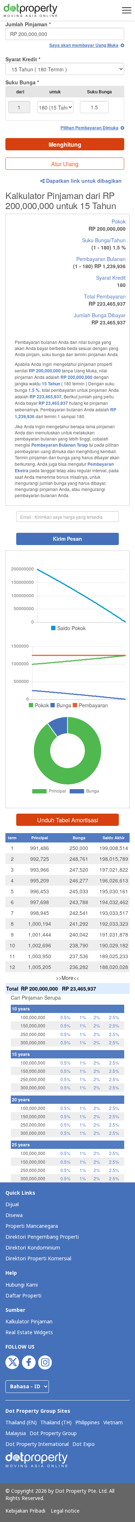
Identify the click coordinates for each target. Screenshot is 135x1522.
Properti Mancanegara (31, 1226)
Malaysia (15, 1433)
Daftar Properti (23, 1296)
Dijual (12, 1204)
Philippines (87, 1422)
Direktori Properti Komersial (38, 1258)
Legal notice (65, 1511)
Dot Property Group (53, 1433)
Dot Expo (83, 1444)
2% (97, 1017)
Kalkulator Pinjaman (29, 1322)
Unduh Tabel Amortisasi (67, 820)
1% (83, 1017)
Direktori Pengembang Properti (42, 1237)
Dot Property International (37, 1444)
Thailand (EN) (21, 1422)
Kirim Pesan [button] (67, 538)
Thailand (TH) (56, 1422)
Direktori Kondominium (32, 1248)
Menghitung (65, 144)
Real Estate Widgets (29, 1332)
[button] (126, 10)
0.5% (65, 1017)
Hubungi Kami (21, 1285)
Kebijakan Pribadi (25, 1511)
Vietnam (113, 1422)
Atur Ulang (64, 164)
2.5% (114, 1017)
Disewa (14, 1215)
